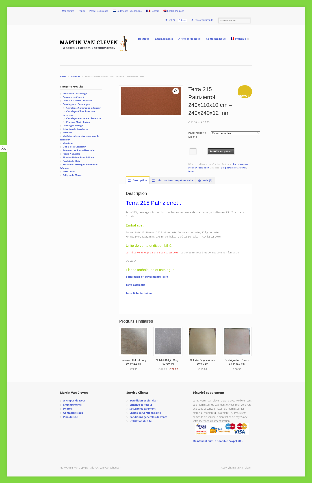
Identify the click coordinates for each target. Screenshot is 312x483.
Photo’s (68, 408)
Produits (75, 76)
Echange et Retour (140, 404)
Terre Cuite (69, 171)
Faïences (67, 132)
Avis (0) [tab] (207, 180)
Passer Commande (98, 11)
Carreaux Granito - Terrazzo (77, 100)
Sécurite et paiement (142, 408)
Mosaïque (68, 143)
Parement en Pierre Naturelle (78, 150)
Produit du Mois (71, 161)
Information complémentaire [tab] (174, 180)
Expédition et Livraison (143, 400)
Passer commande (204, 20)
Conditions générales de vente (148, 417)
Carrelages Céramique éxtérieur (83, 107)
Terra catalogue (135, 285)
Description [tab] (139, 180)
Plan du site (70, 417)
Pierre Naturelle (71, 153)
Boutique (144, 38)
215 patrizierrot (229, 167)
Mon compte (68, 11)
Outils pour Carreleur (74, 146)
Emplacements (164, 38)
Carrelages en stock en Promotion (84, 118)
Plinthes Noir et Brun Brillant (78, 157)
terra (191, 171)
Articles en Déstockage (75, 93)
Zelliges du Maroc (72, 175)
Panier (82, 11)
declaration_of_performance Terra (147, 276)
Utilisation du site (140, 421)
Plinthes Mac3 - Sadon (78, 121)
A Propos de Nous (189, 38)
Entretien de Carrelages (75, 129)
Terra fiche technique (139, 293)
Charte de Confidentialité (145, 412)
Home (63, 76)
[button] (175, 91)
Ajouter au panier (221, 151)
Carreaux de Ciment (73, 97)
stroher (242, 167)
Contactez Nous (216, 38)
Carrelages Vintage (73, 125)
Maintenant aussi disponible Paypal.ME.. (218, 441)
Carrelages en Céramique (76, 104)
